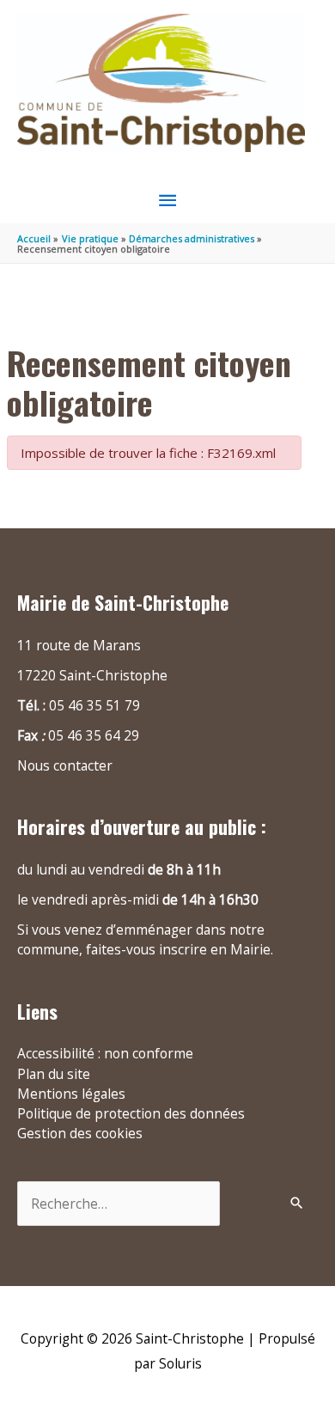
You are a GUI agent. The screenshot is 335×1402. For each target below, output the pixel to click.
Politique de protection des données (131, 1113)
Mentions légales (71, 1093)
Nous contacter (65, 765)
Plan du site (53, 1073)
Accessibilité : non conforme (105, 1053)
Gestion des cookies (80, 1133)
